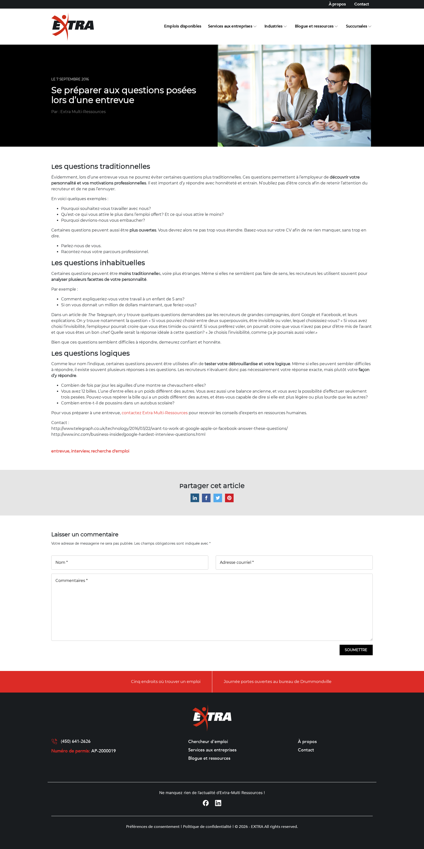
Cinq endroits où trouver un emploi (165, 681)
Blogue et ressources (314, 26)
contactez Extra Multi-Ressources (155, 413)
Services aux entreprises (230, 26)
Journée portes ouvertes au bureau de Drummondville (277, 681)
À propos (337, 4)
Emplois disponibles (182, 26)
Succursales (356, 26)
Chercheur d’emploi (208, 742)
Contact (361, 4)
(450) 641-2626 (76, 741)
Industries (273, 26)
